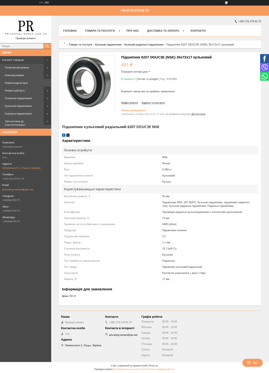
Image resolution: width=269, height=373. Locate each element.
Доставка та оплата (163, 30)
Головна (70, 30)
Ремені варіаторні (16, 83)
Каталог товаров (13, 60)
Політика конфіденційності (160, 369)
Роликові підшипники (18, 98)
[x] (68, 135)
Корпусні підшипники (18, 113)
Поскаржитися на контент (128, 369)
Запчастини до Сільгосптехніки (15, 122)
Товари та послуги (100, 30)
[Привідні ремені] (25, 27)
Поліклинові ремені (17, 67)
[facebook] (63, 135)
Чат (255, 362)
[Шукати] (47, 46)
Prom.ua (153, 365)
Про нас (132, 30)
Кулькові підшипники (18, 106)
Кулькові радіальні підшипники (143, 44)
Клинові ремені (14, 75)
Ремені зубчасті (15, 90)
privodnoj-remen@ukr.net (17, 189)
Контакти (198, 30)
